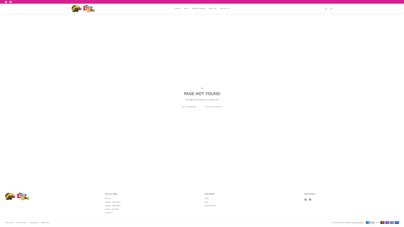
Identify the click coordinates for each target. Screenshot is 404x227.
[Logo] (83, 9)
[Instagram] (305, 199)
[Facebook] (310, 199)
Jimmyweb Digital (357, 222)
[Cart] (331, 8)
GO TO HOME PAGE (189, 107)
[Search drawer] (326, 8)
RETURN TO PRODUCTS (213, 107)
